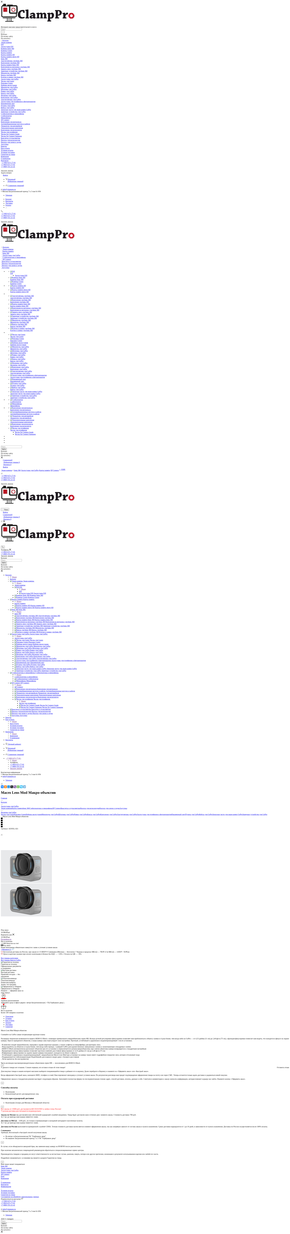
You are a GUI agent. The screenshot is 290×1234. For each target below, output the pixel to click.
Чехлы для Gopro (7, 814)
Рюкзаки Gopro (20, 814)
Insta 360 (17, 614)
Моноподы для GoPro (50, 814)
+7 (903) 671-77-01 (8, 163)
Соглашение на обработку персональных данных (20, 1197)
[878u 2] (26, 882)
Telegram (8, 195)
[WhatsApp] (18, 786)
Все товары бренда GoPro (11, 960)
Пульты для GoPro (192, 814)
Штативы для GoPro (66, 814)
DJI (20, 591)
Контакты (4, 1184)
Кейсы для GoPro (206, 814)
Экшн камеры (6, 1168)
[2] (145, 821)
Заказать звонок (16, 768)
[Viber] (15, 786)
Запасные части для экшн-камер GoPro (228, 814)
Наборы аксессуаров (34, 814)
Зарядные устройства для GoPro (255, 814)
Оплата (8, 1023)
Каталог (13, 579)
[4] (145, 825)
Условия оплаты (7, 1191)
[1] (145, 819)
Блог (3, 1176)
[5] (145, 827)
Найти (4, 449)
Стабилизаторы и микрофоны (26, 677)
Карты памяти (19, 603)
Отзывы (8, 1018)
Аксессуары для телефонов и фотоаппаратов (154, 814)
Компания (14, 736)
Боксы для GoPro (93, 814)
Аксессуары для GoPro (23, 638)
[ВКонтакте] (2, 786)
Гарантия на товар (8, 1195)
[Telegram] (24, 786)
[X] (11, 786)
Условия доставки (8, 1193)
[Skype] (21, 786)
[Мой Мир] (8, 786)
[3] (145, 823)
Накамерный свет (178, 814)
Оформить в (6, 949)
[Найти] (3, 31)
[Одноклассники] (5, 786)
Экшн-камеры (19, 585)
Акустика (123, 808)
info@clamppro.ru (9, 189)
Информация (6, 1187)
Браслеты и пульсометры (70, 808)
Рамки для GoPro (80, 814)
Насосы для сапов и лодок (109, 808)
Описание (9, 1016)
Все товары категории (9, 958)
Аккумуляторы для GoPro (127, 814)
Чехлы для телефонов (27, 703)
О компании (5, 1182)
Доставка (9, 1025)
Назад (14, 577)
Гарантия (9, 1027)
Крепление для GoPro (108, 814)
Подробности (6, 939)
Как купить (14, 724)
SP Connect (18, 687)
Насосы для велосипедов (89, 808)
